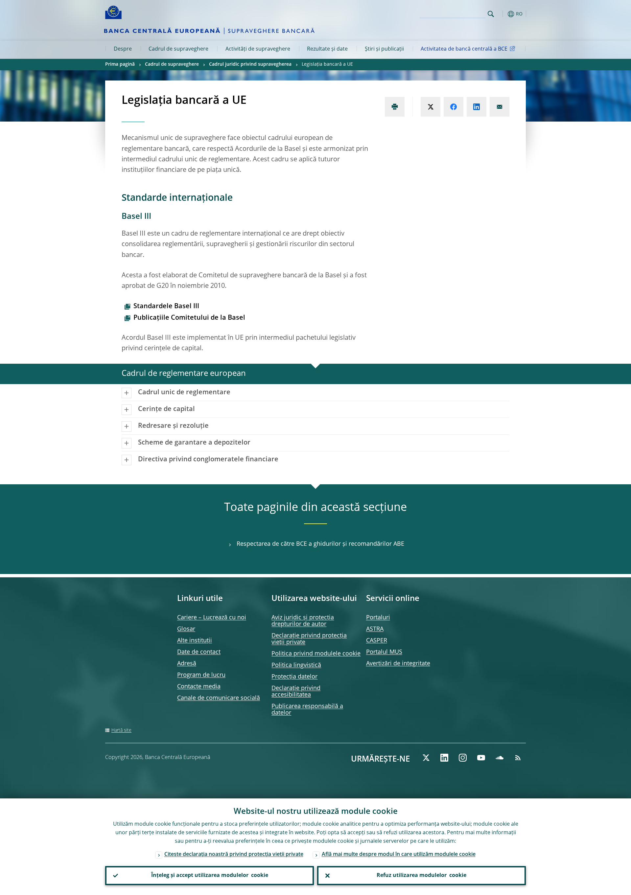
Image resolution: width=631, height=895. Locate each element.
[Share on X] (430, 107)
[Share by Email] (499, 107)
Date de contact (199, 652)
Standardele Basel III (166, 306)
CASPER (376, 641)
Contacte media (199, 687)
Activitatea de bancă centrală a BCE (464, 49)
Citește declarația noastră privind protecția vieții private (233, 854)
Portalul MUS (384, 652)
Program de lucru (201, 675)
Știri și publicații (384, 49)
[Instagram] (463, 758)
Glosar (186, 629)
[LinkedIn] (444, 758)
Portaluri (378, 618)
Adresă (186, 664)
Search (490, 14)
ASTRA (375, 629)
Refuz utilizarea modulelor (421, 875)
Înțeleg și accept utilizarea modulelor (209, 875)
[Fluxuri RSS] (518, 758)
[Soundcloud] (499, 758)
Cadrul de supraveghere (178, 49)
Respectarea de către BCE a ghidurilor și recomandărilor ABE (320, 544)
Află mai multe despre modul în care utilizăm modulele (399, 854)
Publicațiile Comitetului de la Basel (189, 318)
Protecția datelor (294, 677)
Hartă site (121, 730)
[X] (426, 758)
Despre (123, 49)
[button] (503, 14)
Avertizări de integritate (398, 664)
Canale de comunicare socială (218, 698)
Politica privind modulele (316, 654)
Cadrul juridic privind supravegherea (250, 64)
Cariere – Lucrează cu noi (211, 618)
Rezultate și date (327, 49)
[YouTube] (481, 758)
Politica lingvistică (296, 665)
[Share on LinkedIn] (476, 107)
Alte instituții (194, 641)
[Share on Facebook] (453, 107)
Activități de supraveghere (257, 49)
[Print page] (395, 107)
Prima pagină (120, 64)
